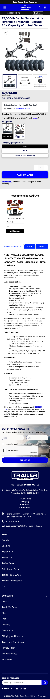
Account (6, 601)
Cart (4, 586)
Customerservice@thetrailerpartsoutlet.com (24, 526)
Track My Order (9, 607)
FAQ (4, 619)
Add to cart (15, 231)
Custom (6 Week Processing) (25, 155)
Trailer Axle (7, 552)
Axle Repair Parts (10, 569)
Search (5, 540)
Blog (4, 613)
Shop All (6, 546)
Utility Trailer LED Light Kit (15, 218)
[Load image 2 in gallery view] (25, 81)
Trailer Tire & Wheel (11, 575)
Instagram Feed (9, 654)
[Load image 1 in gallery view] (10, 81)
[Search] (45, 682)
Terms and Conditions (13, 642)
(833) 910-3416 (12, 521)
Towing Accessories (12, 581)
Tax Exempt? (7, 182)
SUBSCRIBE (25, 460)
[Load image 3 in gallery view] (40, 81)
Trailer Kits (7, 557)
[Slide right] (49, 82)
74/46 (25, 146)
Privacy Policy (8, 648)
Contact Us (7, 630)
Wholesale (7, 659)
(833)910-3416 (14, 13)
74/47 (25, 151)
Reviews (6, 625)
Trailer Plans (8, 563)
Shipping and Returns (12, 636)
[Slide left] (1, 82)
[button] (4, 7)
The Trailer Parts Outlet (20, 696)
